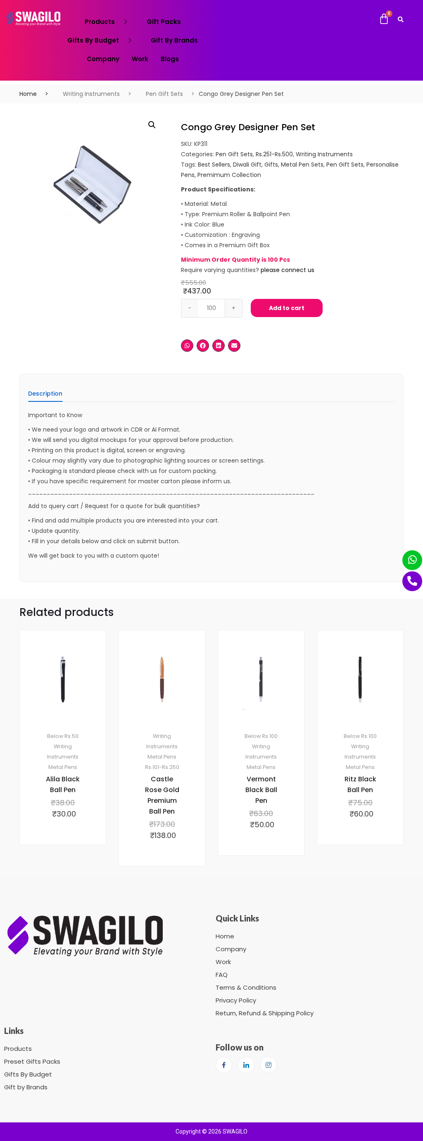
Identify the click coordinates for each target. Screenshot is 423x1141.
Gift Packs (164, 21)
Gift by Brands (26, 1087)
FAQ (222, 974)
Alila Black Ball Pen (63, 784)
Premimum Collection (229, 175)
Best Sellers (214, 164)
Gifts (271, 164)
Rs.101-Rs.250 (162, 767)
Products (100, 21)
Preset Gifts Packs (32, 1061)
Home (28, 94)
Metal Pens (62, 767)
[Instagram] (268, 1065)
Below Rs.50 (62, 736)
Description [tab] (45, 394)
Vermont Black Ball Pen (261, 789)
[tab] (45, 396)
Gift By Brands (174, 40)
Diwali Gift (247, 164)
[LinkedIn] (246, 1065)
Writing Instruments (91, 94)
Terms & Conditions (246, 987)
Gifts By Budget (93, 40)
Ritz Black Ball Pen (360, 784)
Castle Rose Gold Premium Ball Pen (162, 795)
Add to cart (286, 308)
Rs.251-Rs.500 (274, 154)
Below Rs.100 (261, 736)
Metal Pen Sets (302, 164)
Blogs (170, 59)
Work (140, 59)
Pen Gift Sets (164, 94)
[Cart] (384, 19)
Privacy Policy (236, 1000)
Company (103, 59)
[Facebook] (224, 1065)
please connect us (287, 270)
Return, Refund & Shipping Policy (265, 1013)
